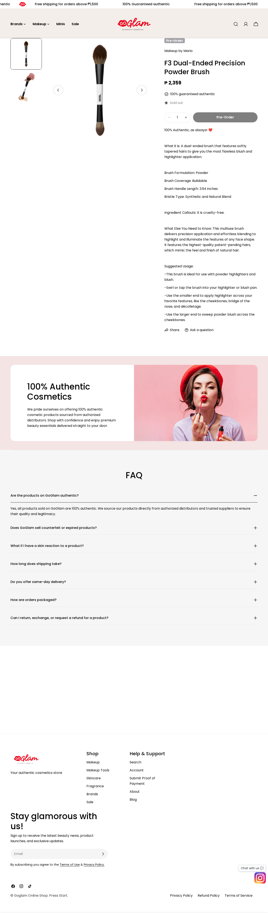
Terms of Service (239, 895)
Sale (89, 802)
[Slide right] (142, 90)
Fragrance (95, 786)
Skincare (93, 778)
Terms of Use (70, 864)
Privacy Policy (181, 895)
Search (135, 762)
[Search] (236, 24)
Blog (133, 799)
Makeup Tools (97, 770)
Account (137, 770)
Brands (92, 794)
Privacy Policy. (94, 864)
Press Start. (58, 895)
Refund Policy (209, 895)
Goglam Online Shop (31, 895)
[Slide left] (58, 90)
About (135, 791)
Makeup (93, 762)
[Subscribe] (103, 854)
